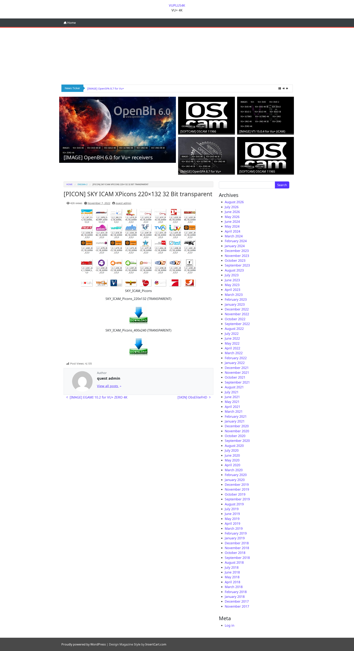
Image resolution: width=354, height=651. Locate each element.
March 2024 (234, 236)
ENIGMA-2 (82, 184)
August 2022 (234, 328)
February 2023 (236, 299)
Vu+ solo (276, 106)
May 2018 (232, 577)
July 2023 (232, 275)
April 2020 (232, 465)
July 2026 (232, 207)
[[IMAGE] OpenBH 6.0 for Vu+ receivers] (117, 129)
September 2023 (237, 265)
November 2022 (237, 314)
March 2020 (234, 470)
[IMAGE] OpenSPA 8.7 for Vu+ (200, 171)
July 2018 (232, 567)
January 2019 (235, 538)
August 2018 (234, 562)
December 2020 (237, 426)
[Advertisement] (177, 55)
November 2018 (237, 548)
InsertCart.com (155, 644)
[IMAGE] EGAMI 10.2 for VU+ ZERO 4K (98, 397)
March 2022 (234, 353)
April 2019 (232, 523)
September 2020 (237, 440)
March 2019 (234, 528)
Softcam (200, 126)
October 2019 (235, 494)
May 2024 (232, 226)
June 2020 (232, 455)
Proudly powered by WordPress (83, 644)
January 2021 (235, 421)
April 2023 (232, 289)
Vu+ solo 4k (110, 148)
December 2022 (237, 309)
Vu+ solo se (275, 111)
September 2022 (237, 324)
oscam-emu (187, 126)
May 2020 (232, 460)
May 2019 (232, 518)
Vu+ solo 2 (246, 111)
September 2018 (237, 557)
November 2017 (237, 606)
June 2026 (232, 211)
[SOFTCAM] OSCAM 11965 (103, 88)
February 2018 (236, 592)
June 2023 (232, 280)
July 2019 (232, 509)
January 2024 (235, 246)
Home (71, 23)
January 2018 (235, 596)
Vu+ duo (262, 102)
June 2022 (232, 338)
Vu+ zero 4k (68, 152)
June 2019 (232, 513)
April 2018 (232, 582)
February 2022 (236, 358)
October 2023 (235, 260)
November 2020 (237, 431)
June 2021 (232, 397)
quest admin (123, 203)
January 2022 (235, 362)
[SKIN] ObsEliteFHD (193, 397)
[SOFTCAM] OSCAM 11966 (198, 131)
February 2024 (236, 241)
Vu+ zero (276, 121)
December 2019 (237, 484)
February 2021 (236, 416)
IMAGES (66, 148)
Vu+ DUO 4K (78, 148)
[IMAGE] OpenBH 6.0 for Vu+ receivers (108, 157)
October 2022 (235, 319)
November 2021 (237, 372)
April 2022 (232, 348)
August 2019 (234, 504)
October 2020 (235, 436)
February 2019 (236, 533)
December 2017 (237, 601)
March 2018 (234, 587)
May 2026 (232, 216)
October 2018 (235, 552)
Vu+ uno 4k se (158, 148)
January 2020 (235, 479)
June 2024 (232, 221)
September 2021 (237, 382)
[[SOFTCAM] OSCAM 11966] (206, 115)
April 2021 (232, 406)
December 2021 (237, 367)
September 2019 (237, 499)
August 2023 (234, 270)
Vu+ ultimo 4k (126, 148)
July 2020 (232, 450)
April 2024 (232, 231)
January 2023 (235, 304)
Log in (229, 625)
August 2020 (234, 445)
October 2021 (235, 377)
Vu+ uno (277, 116)
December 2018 (237, 543)
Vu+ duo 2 (274, 102)
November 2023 (237, 255)
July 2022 (232, 333)
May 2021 (232, 401)
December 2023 (237, 250)
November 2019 (237, 489)
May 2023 (232, 285)
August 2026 (234, 202)
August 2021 (234, 387)
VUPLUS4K (177, 5)
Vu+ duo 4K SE (94, 148)
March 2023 (234, 294)
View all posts (108, 386)
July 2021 (232, 392)
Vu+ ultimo (246, 116)
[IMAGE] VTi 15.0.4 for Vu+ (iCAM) (262, 131)
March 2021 (234, 411)
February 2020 (236, 475)
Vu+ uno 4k (142, 148)
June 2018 (232, 572)
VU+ (252, 102)
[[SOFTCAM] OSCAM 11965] (265, 155)
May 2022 (232, 343)
